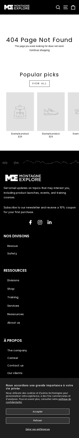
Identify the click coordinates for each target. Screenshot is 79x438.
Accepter (38, 411)
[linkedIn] (49, 222)
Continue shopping (39, 50)
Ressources (15, 314)
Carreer (12, 358)
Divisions (13, 280)
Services (13, 306)
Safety (12, 253)
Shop (11, 289)
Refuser (37, 420)
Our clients (15, 373)
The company (17, 350)
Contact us (15, 365)
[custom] (40, 222)
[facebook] (30, 222)
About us (13, 322)
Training (13, 297)
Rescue (12, 246)
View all (39, 83)
